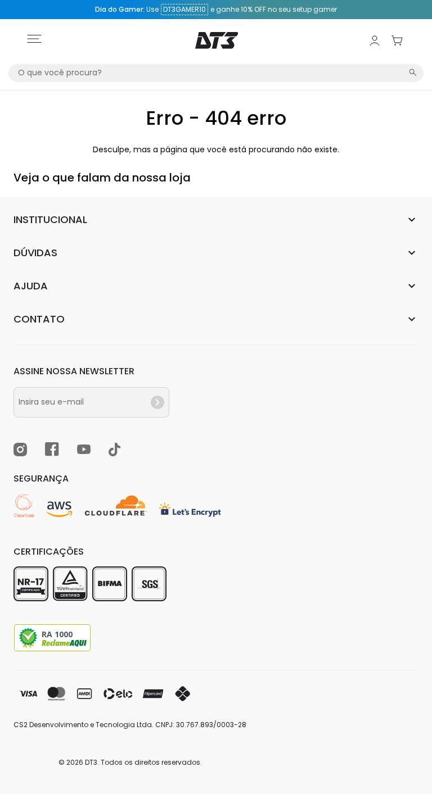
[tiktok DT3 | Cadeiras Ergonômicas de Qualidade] (114, 451)
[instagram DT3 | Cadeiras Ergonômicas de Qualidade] (20, 451)
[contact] (157, 402)
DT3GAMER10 (184, 9)
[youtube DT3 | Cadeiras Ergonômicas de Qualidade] (84, 450)
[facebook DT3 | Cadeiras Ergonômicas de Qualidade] (52, 451)
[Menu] (34, 40)
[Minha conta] (374, 40)
